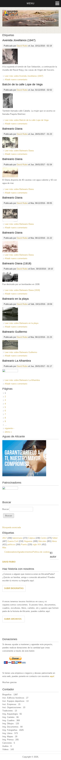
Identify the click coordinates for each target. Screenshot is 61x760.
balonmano (17, 538)
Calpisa (31, 538)
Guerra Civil (13, 541)
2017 (4, 538)
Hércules (42, 541)
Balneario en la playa (15, 298)
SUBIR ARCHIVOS (13, 619)
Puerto (24, 544)
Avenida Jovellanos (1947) (19, 40)
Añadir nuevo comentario (16, 79)
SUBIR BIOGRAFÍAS (14, 588)
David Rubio (22, 46)
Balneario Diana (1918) (16, 263)
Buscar (5, 509)
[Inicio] (30, 26)
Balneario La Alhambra (16, 360)
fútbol (54, 538)
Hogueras (28, 541)
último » (8, 432)
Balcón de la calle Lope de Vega (22, 84)
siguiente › (9, 428)
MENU (30, 3)
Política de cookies (41, 552)
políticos (11, 544)
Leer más (24, 76)
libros (54, 541)
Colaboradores (10, 552)
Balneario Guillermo (14, 331)
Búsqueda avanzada (11, 527)
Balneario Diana (12, 128)
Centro (44, 538)
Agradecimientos (25, 552)
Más (4, 547)
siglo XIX (37, 544)
